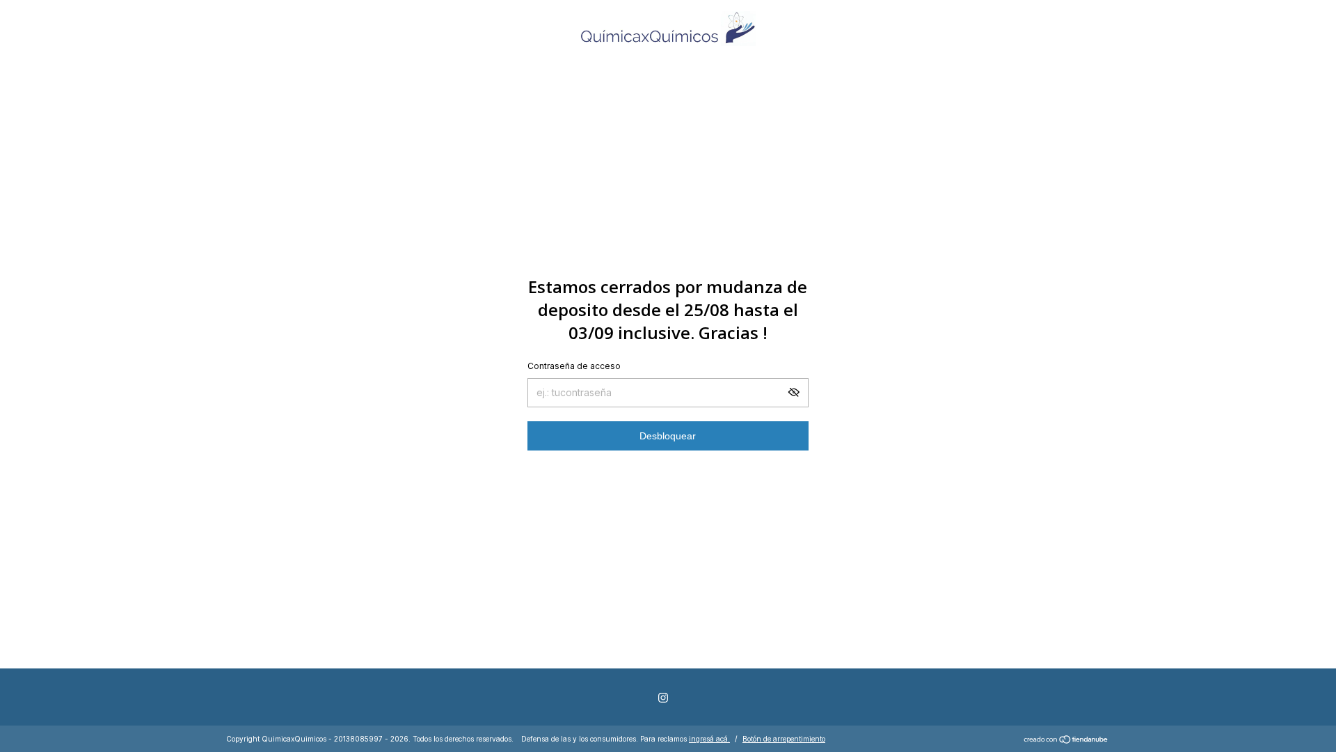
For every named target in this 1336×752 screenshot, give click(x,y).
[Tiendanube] (1066, 740)
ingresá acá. (709, 739)
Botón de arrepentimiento (783, 739)
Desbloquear (667, 435)
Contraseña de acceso (574, 366)
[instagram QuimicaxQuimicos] (663, 697)
